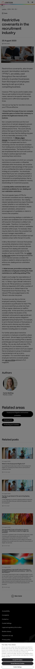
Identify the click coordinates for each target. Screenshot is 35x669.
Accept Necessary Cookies (17, 663)
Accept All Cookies (17, 659)
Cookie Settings (17, 667)
